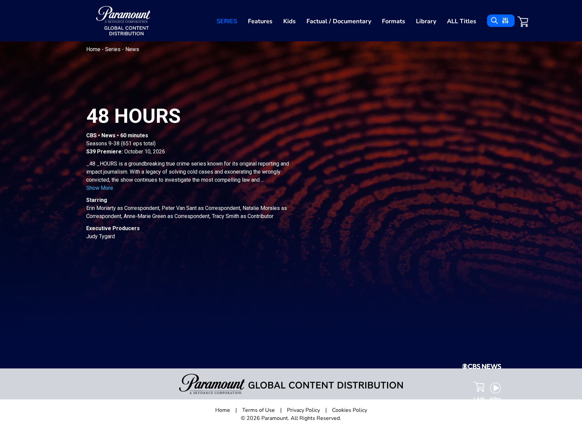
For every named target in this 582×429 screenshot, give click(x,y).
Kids (289, 21)
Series (227, 21)
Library (426, 21)
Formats (393, 21)
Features (260, 21)
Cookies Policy (349, 410)
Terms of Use (258, 410)
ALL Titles (461, 21)
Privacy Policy (303, 410)
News (132, 49)
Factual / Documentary (338, 21)
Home (94, 49)
